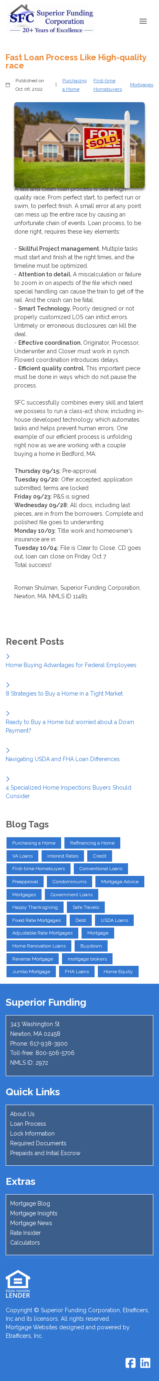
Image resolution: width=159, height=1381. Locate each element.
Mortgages (141, 85)
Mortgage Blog (30, 1203)
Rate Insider (25, 1233)
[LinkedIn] (145, 1363)
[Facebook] (131, 1363)
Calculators (25, 1242)
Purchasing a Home (74, 85)
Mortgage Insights (33, 1213)
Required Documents (38, 1143)
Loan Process (28, 1124)
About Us (22, 1114)
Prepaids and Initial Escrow (45, 1153)
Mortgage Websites (31, 1327)
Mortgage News (31, 1223)
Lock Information (32, 1133)
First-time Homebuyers (107, 85)
